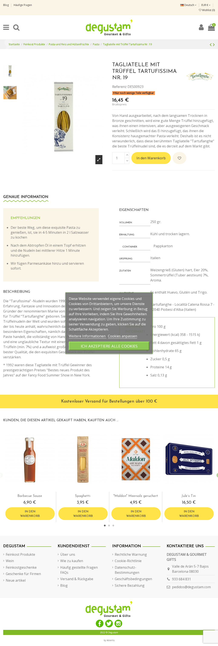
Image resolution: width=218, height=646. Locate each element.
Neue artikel (16, 580)
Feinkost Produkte (20, 554)
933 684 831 (181, 579)
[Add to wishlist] (179, 158)
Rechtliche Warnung (131, 554)
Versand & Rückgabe (76, 579)
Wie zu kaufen (71, 560)
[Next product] (214, 44)
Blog (6, 5)
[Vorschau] (33, 490)
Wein (10, 560)
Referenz (119, 86)
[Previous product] (211, 44)
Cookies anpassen (122, 336)
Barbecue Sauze (29, 496)
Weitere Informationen (87, 336)
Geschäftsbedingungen (133, 579)
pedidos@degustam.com (191, 587)
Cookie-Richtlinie (128, 560)
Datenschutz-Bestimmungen (127, 570)
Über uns (67, 554)
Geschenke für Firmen (23, 573)
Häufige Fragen (23, 5)
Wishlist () (208, 10)
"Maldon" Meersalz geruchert (135, 496)
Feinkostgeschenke (21, 567)
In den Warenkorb (151, 158)
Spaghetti (82, 496)
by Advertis (109, 640)
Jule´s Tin (189, 496)
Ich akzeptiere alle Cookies (109, 345)
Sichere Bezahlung (130, 585)
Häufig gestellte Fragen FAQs (79, 570)
